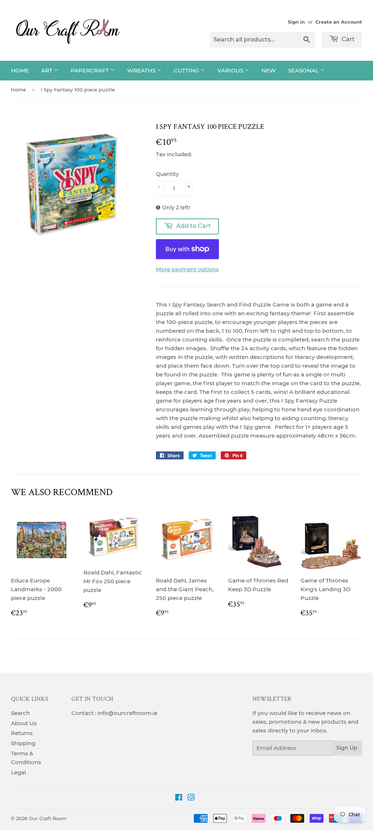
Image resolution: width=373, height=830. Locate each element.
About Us (24, 723)
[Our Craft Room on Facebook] (178, 798)
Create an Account (338, 22)
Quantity (167, 174)
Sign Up (346, 747)
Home (20, 70)
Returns (22, 733)
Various (231, 70)
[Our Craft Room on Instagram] (191, 798)
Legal (18, 772)
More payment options (187, 269)
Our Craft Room (48, 818)
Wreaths (142, 70)
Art (47, 70)
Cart (347, 39)
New (269, 70)
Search (20, 713)
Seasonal (304, 70)
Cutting (187, 70)
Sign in (296, 22)
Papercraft (90, 70)
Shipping (23, 743)
